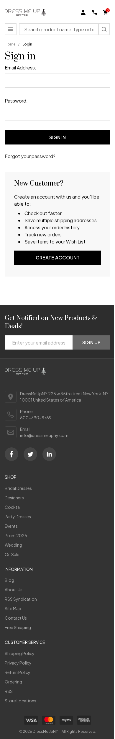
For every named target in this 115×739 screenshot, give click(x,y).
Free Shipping (18, 627)
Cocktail (13, 507)
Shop (11, 477)
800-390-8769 (36, 417)
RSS (9, 691)
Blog (9, 580)
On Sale (12, 554)
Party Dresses (18, 516)
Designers (14, 497)
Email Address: (20, 67)
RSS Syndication (21, 599)
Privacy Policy (18, 662)
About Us (13, 589)
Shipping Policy (19, 653)
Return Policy (17, 672)
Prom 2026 (16, 535)
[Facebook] (11, 454)
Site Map (13, 608)
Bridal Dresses (18, 488)
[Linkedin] (49, 454)
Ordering (13, 681)
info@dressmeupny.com (44, 435)
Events (11, 526)
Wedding (13, 545)
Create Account (58, 257)
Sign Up (91, 342)
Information (19, 569)
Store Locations (20, 700)
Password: (16, 101)
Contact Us (16, 618)
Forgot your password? (30, 156)
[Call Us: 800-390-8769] (94, 12)
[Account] (83, 12)
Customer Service (25, 642)
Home (10, 44)
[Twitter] (30, 454)
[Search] (104, 29)
